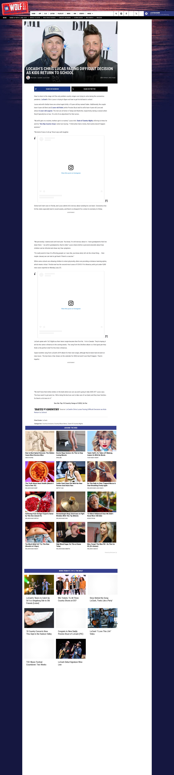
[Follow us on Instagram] (131, 13)
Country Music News (60, 423)
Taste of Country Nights (85, 121)
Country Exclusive (48, 423)
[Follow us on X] (136, 13)
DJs (45, 13)
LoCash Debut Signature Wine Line (70, 663)
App (40, 13)
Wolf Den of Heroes (49, 18)
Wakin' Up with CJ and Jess (18, 18)
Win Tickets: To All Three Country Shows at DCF (68, 599)
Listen (52, 13)
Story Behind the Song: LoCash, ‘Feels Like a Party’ (101, 599)
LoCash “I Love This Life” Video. (100, 632)
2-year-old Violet (57, 108)
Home (33, 13)
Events (81, 13)
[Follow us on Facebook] (126, 13)
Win (75, 13)
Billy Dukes (33, 77)
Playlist (61, 13)
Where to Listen (35, 18)
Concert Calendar (65, 18)
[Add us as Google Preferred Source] (121, 13)
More (5, 18)
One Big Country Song (47, 124)
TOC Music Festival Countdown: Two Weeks (36, 663)
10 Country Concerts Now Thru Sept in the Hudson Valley (39, 632)
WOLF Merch (89, 18)
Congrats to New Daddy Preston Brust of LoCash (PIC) (70, 632)
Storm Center (78, 18)
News (68, 13)
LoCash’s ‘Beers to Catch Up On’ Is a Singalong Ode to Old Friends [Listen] (38, 600)
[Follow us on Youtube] (141, 13)
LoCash (44, 99)
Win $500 (99, 18)
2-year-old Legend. (46, 111)
